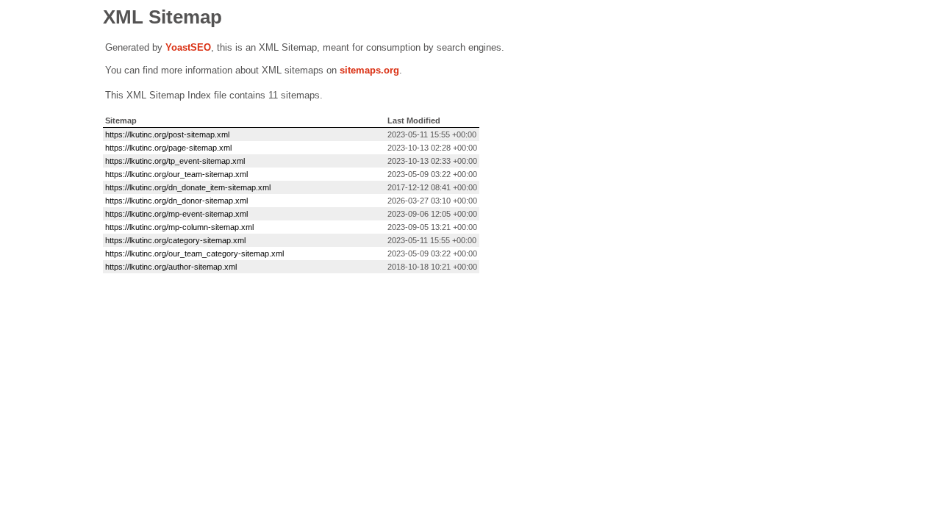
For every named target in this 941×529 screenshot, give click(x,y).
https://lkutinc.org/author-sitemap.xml (171, 266)
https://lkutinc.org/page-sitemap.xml (168, 147)
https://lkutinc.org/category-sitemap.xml (175, 240)
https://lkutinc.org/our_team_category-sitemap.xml (194, 253)
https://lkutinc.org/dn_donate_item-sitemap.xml (188, 187)
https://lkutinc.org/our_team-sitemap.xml (176, 174)
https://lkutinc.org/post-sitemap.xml (167, 134)
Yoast (177, 47)
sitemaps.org (369, 70)
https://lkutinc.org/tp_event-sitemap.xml (175, 160)
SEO (200, 47)
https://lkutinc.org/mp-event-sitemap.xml (176, 213)
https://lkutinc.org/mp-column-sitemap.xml (179, 227)
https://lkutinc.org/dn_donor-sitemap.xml (176, 200)
